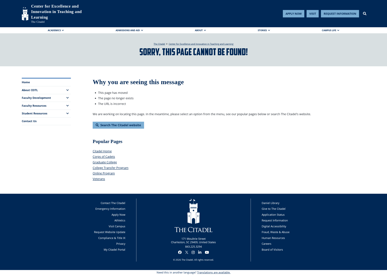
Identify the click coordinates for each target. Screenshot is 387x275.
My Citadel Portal (114, 249)
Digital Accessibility (274, 226)
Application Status (273, 214)
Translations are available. (214, 272)
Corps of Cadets (104, 156)
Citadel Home (102, 151)
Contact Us (29, 121)
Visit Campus (117, 226)
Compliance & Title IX (111, 238)
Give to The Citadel (274, 209)
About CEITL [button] (30, 90)
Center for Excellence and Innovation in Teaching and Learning (56, 12)
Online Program (104, 173)
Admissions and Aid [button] (128, 30)
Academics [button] (54, 30)
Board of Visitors (272, 249)
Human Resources (273, 238)
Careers (266, 243)
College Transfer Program (110, 168)
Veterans (99, 179)
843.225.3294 (193, 246)
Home (26, 82)
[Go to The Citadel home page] (25, 13)
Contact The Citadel (113, 203)
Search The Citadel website (120, 125)
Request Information (340, 13)
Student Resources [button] (34, 113)
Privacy (120, 243)
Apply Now (294, 13)
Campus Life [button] (329, 30)
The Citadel (187, 259)
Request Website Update (109, 232)
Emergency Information (110, 209)
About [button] (199, 30)
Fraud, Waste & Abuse (275, 232)
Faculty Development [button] (36, 98)
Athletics (119, 220)
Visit (312, 13)
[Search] (364, 13)
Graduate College (105, 162)
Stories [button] (262, 30)
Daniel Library (270, 203)
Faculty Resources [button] (34, 105)
